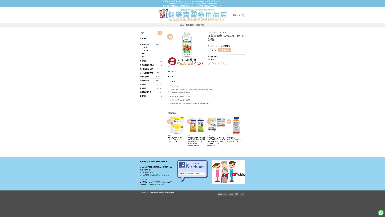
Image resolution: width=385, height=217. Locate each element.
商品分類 (200, 25)
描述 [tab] (169, 72)
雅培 (143, 56)
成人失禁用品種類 (146, 73)
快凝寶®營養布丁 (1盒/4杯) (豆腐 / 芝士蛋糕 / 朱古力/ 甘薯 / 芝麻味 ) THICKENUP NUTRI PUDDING (216, 140)
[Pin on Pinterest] (220, 63)
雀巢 (143, 54)
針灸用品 (143, 96)
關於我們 (190, 25)
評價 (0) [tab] (174, 72)
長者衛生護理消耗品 (147, 65)
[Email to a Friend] (217, 63)
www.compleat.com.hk (202, 103)
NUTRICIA (145, 48)
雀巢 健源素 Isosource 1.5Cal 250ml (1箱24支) (234, 139)
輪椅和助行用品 (145, 92)
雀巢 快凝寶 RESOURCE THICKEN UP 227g (175, 139)
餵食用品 (143, 61)
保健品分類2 (144, 80)
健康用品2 (143, 88)
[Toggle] (160, 44)
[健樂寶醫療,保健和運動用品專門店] (192, 15)
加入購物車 (224, 50)
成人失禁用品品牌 (146, 69)
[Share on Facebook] (209, 63)
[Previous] (167, 133)
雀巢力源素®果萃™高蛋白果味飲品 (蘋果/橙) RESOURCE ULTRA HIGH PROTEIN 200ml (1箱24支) (196, 140)
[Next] (245, 133)
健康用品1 (143, 84)
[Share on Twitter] (213, 63)
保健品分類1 (144, 77)
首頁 (209, 32)
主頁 (182, 25)
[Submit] (160, 33)
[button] (239, 15)
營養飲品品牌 (144, 45)
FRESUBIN (145, 51)
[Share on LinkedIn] (224, 63)
